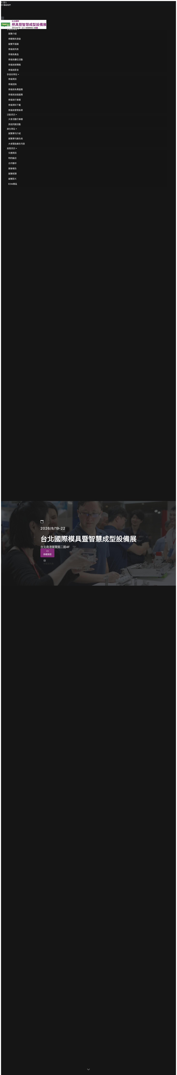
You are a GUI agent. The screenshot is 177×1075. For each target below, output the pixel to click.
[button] (13, 29)
